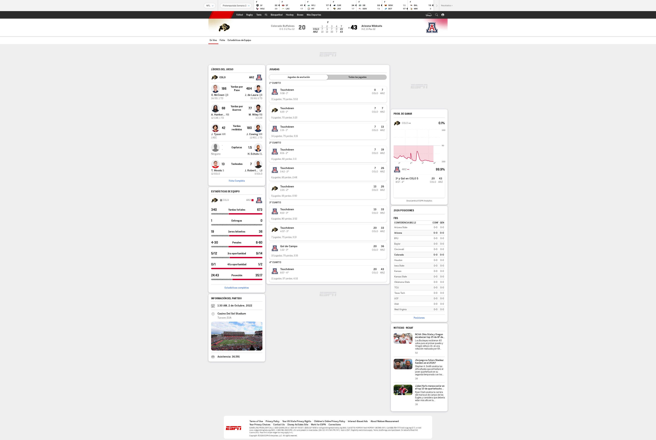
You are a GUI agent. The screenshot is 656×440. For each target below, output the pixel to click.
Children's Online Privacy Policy (329, 421)
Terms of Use (256, 421)
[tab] (298, 77)
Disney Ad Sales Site (298, 424)
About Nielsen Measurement (385, 421)
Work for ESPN (318, 424)
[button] (436, 14)
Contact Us (279, 424)
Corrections (335, 424)
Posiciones (419, 318)
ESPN (222, 15)
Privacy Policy (272, 421)
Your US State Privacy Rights (296, 421)
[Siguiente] (436, 5)
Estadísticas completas (237, 288)
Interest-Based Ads (358, 421)
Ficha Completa (237, 181)
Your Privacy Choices (259, 424)
